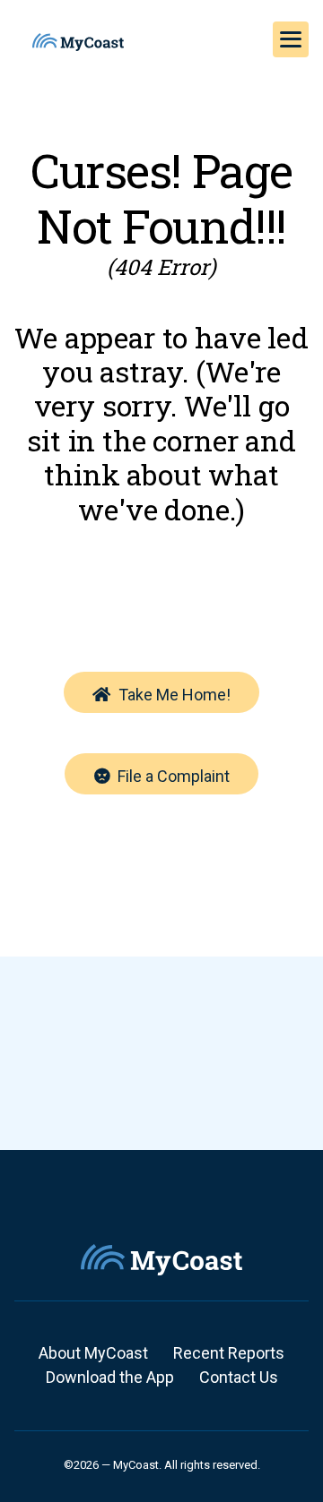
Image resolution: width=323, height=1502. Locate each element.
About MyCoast (93, 1352)
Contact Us (238, 1377)
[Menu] (291, 39)
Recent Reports (228, 1352)
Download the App (110, 1377)
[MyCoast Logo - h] (78, 42)
